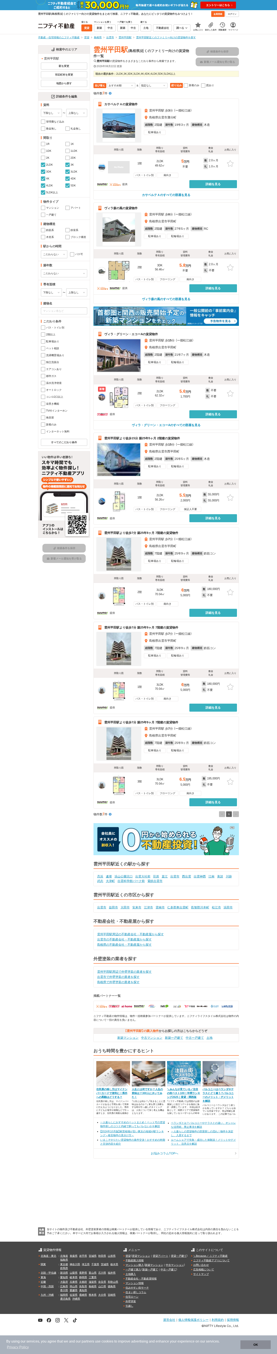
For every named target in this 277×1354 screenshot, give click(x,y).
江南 (211, 876)
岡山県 (73, 1286)
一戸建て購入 (133, 1269)
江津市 (148, 907)
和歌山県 (113, 1281)
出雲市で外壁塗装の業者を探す (118, 977)
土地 (209, 1037)
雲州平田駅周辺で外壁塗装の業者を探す (124, 971)
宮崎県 (112, 1294)
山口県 (102, 1286)
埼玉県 (86, 1264)
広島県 (64, 1286)
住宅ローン (132, 1296)
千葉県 (95, 1264)
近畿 (43, 1281)
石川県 (102, 1272)
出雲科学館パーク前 (131, 881)
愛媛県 (73, 1290)
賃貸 (128, 1255)
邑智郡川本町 (200, 907)
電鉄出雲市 (155, 881)
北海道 (64, 1255)
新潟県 (64, 1272)
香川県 (64, 1290)
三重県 (93, 1277)
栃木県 (114, 1264)
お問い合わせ (201, 1265)
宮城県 (93, 1255)
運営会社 (169, 1320)
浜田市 (228, 907)
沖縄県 (76, 1298)
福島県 (64, 1259)
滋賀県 (93, 1281)
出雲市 (174, 876)
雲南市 (160, 907)
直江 (165, 876)
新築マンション (127, 1037)
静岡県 (83, 1277)
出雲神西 (200, 876)
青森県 (73, 1255)
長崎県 (83, 1294)
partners (88, 1341)
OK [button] (255, 1344)
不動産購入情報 (135, 1260)
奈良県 (102, 1281)
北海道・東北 (48, 1255)
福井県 (112, 1272)
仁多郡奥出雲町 (177, 907)
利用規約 (218, 1320)
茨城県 (105, 1264)
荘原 (156, 876)
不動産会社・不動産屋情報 (141, 1278)
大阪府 (64, 1281)
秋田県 (102, 1255)
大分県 (102, 1294)
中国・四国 (47, 1286)
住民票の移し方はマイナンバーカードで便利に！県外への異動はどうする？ (111, 1093)
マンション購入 (135, 1265)
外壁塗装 (131, 1301)
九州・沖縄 (47, 1294)
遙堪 (109, 876)
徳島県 (112, 1286)
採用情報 (233, 1320)
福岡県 (64, 1294)
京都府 (83, 1281)
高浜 (100, 876)
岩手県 (83, 1255)
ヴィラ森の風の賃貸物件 (121, 208)
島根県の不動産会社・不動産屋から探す (124, 944)
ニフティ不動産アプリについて (211, 1260)
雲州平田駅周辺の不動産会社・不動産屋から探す (130, 934)
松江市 (216, 907)
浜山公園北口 (123, 876)
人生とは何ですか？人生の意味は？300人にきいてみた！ (147, 1093)
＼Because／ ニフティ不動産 (210, 1255)
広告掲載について (203, 1269)
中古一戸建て (195, 1037)
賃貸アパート (160, 1255)
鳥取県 (83, 1286)
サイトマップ (201, 1274)
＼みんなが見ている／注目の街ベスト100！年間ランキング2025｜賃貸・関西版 (183, 1093)
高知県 (83, 1290)
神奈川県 (75, 1264)
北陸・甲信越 (48, 1272)
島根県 (93, 1286)
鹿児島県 (65, 1298)
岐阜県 (73, 1277)
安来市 (136, 907)
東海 (43, 1277)
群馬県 (64, 1268)
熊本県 (93, 1294)
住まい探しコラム (136, 1292)
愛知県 (64, 1277)
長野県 (83, 1272)
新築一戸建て (174, 1037)
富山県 (93, 1272)
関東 (43, 1264)
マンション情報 (135, 1283)
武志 (100, 881)
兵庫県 (73, 1281)
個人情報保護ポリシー (193, 1320)
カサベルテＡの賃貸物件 (121, 104)
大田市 (125, 907)
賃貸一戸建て (179, 1255)
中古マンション (151, 1037)
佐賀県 (73, 1294)
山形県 (112, 1255)
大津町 (110, 881)
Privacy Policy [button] (18, 1347)
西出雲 (186, 876)
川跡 (229, 876)
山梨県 (73, 1272)
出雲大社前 (142, 876)
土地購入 (131, 1274)
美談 (220, 876)
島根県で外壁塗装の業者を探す (118, 982)
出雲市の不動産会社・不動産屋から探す (124, 939)
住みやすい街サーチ (137, 1287)
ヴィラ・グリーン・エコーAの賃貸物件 (131, 334)
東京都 (64, 1264)
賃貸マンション (141, 1255)
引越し (129, 1305)
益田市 (113, 907)
